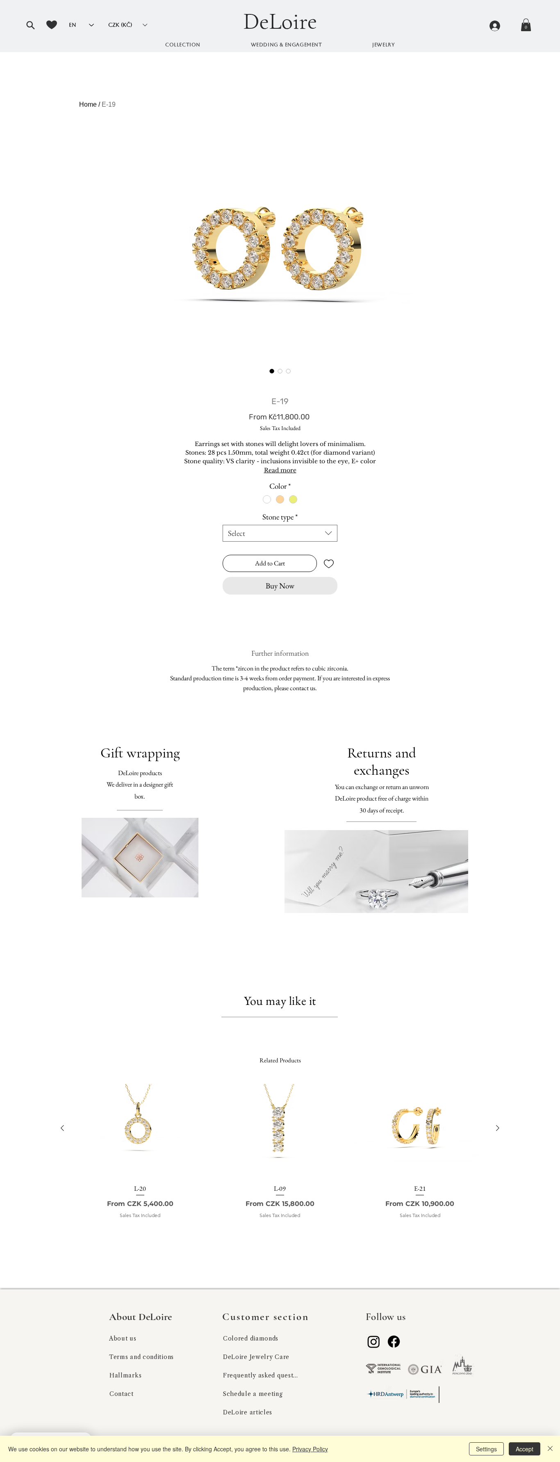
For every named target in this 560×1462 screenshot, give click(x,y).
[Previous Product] (62, 1128)
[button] (30, 25)
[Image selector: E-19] (272, 371)
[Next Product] (498, 1128)
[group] (280, 1160)
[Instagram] (374, 1342)
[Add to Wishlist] (328, 563)
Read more (280, 470)
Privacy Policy (310, 1449)
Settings (486, 1449)
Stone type (280, 517)
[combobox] (280, 533)
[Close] (550, 1448)
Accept (524, 1449)
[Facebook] (394, 1342)
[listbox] (127, 25)
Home (88, 104)
